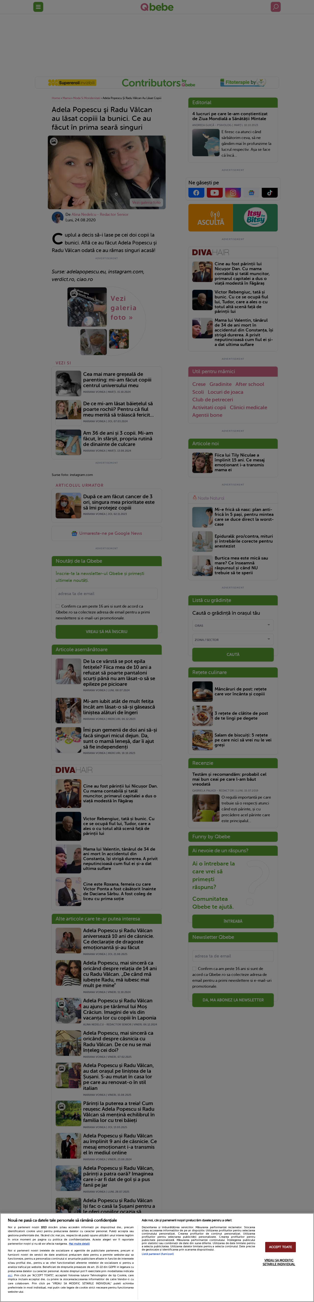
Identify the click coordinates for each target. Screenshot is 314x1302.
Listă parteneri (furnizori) (158, 1254)
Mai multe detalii (79, 1243)
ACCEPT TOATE (280, 1247)
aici (10, 1275)
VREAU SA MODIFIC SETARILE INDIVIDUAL (279, 1262)
